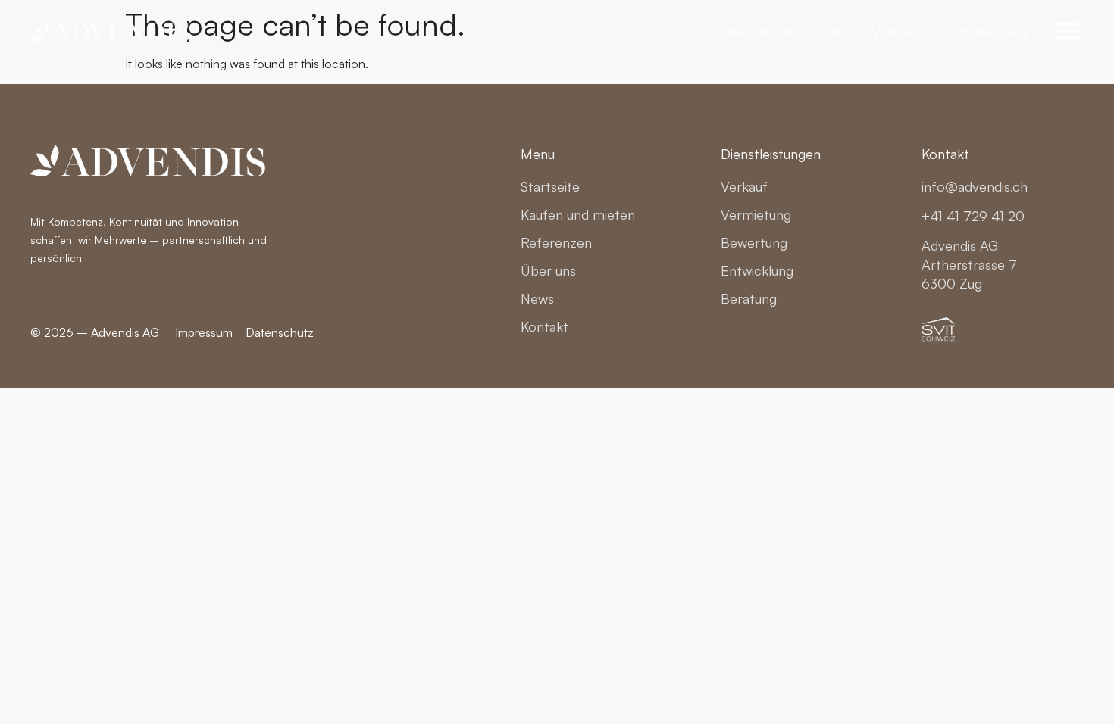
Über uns (548, 270)
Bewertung (994, 31)
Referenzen (556, 242)
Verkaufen (902, 31)
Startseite (550, 186)
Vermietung (756, 214)
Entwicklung (757, 270)
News (537, 298)
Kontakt (544, 326)
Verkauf (744, 186)
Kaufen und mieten (787, 31)
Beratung (749, 298)
